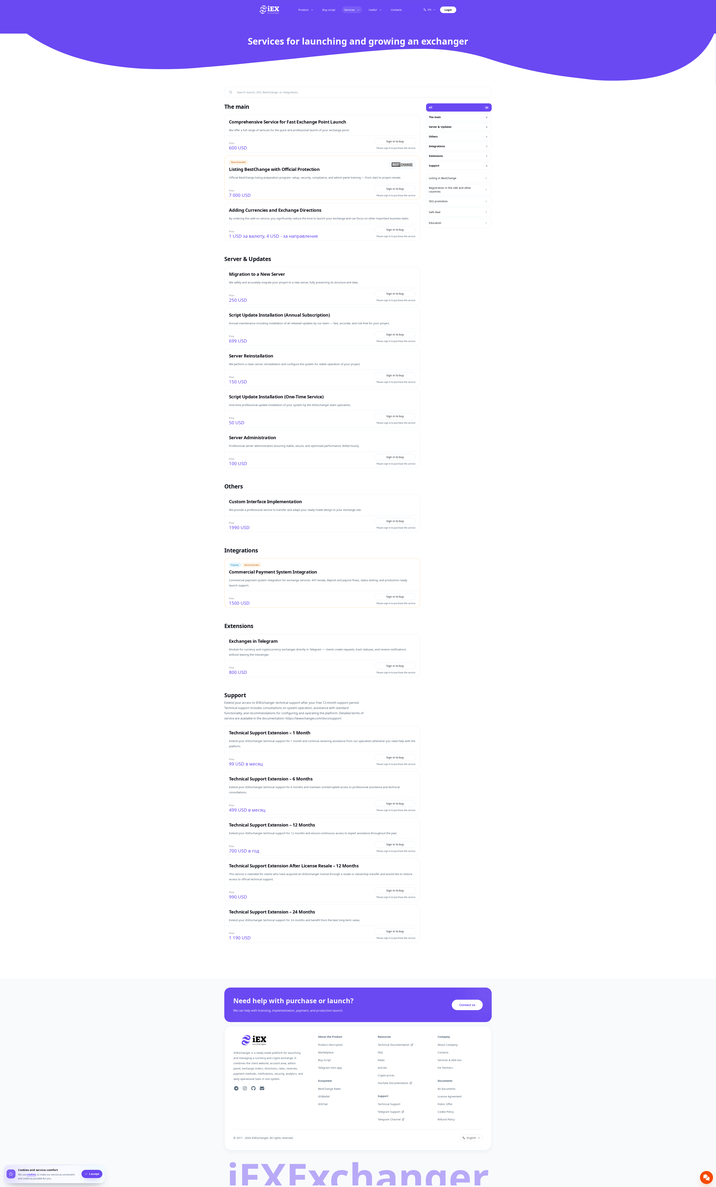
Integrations (241, 550)
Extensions (238, 626)
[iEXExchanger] (253, 1040)
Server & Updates (247, 259)
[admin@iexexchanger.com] (262, 1088)
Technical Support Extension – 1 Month (269, 733)
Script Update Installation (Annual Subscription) (279, 315)
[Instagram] (245, 1088)
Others (233, 486)
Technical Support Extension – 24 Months (272, 912)
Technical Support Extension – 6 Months (271, 779)
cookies (31, 1174)
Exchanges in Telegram (253, 641)
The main (236, 106)
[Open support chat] (706, 1177)
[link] (269, 9)
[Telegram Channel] (236, 1088)
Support (235, 695)
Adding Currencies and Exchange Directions (275, 210)
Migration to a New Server (257, 274)
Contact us (467, 1005)
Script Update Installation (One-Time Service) (276, 396)
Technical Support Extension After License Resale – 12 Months (294, 866)
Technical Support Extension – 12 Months (272, 825)
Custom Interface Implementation (265, 501)
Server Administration (252, 437)
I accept (94, 1174)
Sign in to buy (395, 141)
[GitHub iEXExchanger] (253, 1088)
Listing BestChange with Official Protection (274, 169)
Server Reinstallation (251, 356)
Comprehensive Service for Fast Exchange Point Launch (287, 122)
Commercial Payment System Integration (273, 572)
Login (448, 10)
